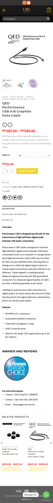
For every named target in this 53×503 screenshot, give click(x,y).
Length (6, 155)
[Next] (46, 52)
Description (8, 209)
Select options (11, 469)
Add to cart (27, 171)
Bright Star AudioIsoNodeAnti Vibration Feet (10, 451)
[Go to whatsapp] (46, 494)
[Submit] (48, 18)
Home (5, 97)
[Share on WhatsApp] (4, 197)
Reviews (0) (7, 220)
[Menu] (4, 10)
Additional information (14, 214)
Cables (29, 97)
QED (33, 99)
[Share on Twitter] (15, 197)
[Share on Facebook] (9, 197)
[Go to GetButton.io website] (46, 500)
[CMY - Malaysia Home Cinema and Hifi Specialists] (26, 10)
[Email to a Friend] (20, 197)
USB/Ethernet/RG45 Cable (15, 99)
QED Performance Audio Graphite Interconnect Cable (36, 453)
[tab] (26, 209)
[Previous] (6, 52)
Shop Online (16, 97)
